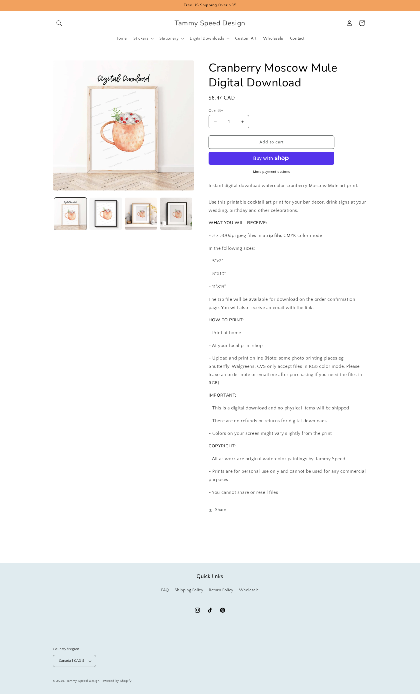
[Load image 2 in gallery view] (105, 214)
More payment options (271, 172)
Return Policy (221, 590)
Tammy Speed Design (83, 681)
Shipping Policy (189, 590)
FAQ (165, 590)
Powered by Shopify (116, 681)
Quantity (216, 110)
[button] (59, 23)
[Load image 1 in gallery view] (70, 214)
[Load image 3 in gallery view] (141, 214)
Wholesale (249, 590)
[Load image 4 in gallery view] (176, 214)
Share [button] (220, 510)
